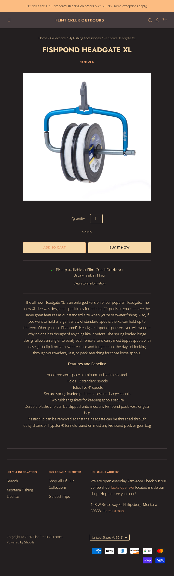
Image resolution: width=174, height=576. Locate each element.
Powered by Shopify (20, 542)
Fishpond (87, 62)
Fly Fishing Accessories (85, 38)
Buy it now (119, 247)
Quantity (78, 218)
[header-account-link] (156, 20)
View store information (90, 283)
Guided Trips (59, 496)
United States (107, 537)
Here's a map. (114, 510)
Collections (58, 38)
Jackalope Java (122, 487)
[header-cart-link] (163, 20)
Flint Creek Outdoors (80, 20)
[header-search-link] (148, 20)
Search (12, 481)
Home (43, 38)
